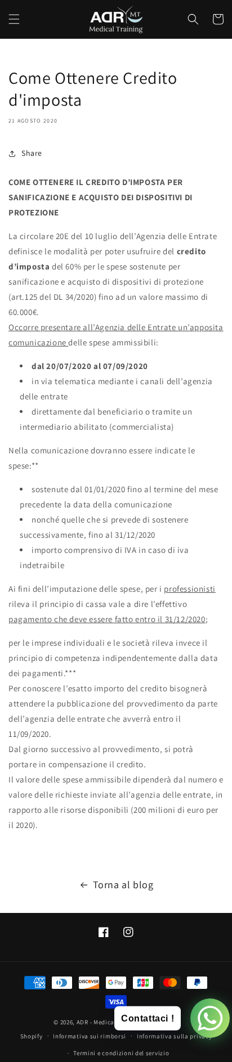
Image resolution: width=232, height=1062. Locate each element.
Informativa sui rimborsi (89, 1036)
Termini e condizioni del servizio (121, 1053)
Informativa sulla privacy (174, 1036)
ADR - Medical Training (110, 1022)
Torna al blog (123, 884)
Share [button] (31, 153)
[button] (14, 19)
